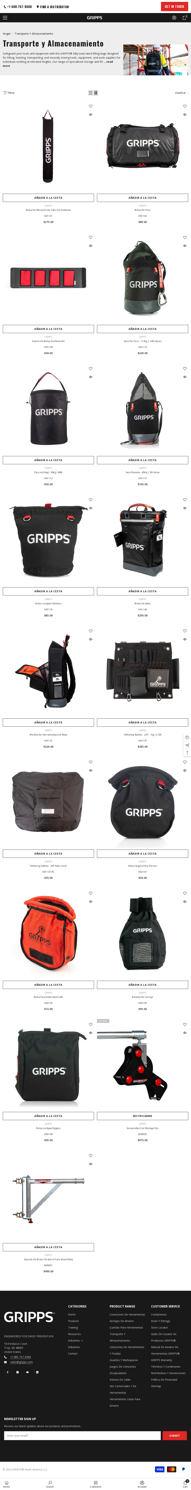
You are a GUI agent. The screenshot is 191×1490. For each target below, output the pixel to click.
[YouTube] (27, 1372)
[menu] (5, 17)
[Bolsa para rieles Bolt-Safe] (48, 933)
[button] (90, 92)
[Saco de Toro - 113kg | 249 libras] (142, 277)
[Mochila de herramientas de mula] (48, 671)
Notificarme (142, 1116)
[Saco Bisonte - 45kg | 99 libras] (142, 408)
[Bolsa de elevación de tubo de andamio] (48, 146)
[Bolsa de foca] (142, 146)
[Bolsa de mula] (142, 539)
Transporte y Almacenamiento (34, 33)
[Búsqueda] (15, 17)
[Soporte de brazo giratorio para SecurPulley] (48, 1195)
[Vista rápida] (90, 114)
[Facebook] (7, 1372)
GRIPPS (142, 205)
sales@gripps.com (21, 1362)
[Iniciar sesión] (174, 17)
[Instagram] (17, 1372)
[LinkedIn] (37, 1372)
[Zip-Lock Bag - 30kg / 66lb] (48, 408)
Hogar (6, 33)
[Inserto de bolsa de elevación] (48, 277)
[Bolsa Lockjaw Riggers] (48, 1064)
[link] (50, 1484)
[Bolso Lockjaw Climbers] (48, 539)
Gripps (48, 205)
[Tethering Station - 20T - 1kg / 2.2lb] (142, 671)
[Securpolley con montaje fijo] (142, 1064)
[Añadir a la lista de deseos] (90, 106)
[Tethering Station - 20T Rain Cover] (48, 802)
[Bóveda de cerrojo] (142, 933)
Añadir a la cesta (48, 197)
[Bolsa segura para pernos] (142, 802)
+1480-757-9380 (20, 1357)
